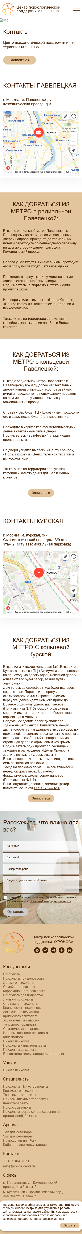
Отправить (15, 911)
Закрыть (69, 1225)
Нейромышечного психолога (25, 1033)
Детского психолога (18, 982)
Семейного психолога (20, 987)
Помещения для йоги (19, 1140)
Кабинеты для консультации (25, 1144)
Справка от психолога (20, 1003)
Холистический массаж (21, 1020)
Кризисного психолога (20, 1016)
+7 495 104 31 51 (16, 1161)
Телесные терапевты (19, 1095)
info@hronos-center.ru (19, 1166)
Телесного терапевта (19, 1024)
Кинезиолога (13, 1037)
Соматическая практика (21, 1028)
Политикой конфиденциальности (50, 901)
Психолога (11, 974)
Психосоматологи (17, 1107)
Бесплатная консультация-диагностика (33, 1054)
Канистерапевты (16, 1103)
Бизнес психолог (16, 1041)
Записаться (19, 60)
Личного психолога (18, 999)
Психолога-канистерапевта (24, 1045)
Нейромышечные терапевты (25, 1099)
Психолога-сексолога (19, 1049)
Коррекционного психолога (24, 991)
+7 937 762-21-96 (47, 788)
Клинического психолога (22, 1008)
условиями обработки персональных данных (34, 1218)
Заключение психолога (21, 1012)
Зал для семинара (17, 1132)
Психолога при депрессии (23, 978)
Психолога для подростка (23, 995)
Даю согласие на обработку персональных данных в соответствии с (43, 899)
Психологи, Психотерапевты (25, 1086)
